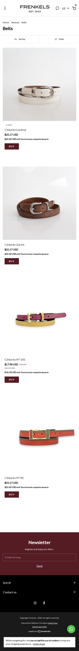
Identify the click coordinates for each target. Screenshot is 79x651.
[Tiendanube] (39, 631)
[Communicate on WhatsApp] (71, 629)
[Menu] (5, 8)
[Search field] (57, 8)
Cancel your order (39, 627)
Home (6, 22)
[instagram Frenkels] (35, 603)
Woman (15, 22)
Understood (39, 644)
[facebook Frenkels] (44, 603)
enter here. (53, 623)
